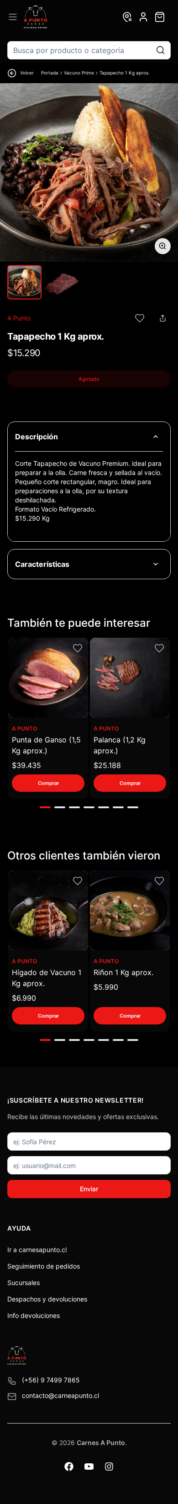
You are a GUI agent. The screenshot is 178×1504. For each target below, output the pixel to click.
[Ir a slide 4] (89, 807)
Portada (49, 72)
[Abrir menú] (12, 16)
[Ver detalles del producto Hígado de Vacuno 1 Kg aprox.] (48, 910)
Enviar (89, 1189)
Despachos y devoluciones (47, 1299)
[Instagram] (109, 1466)
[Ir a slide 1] (45, 807)
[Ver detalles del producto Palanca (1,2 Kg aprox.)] (130, 678)
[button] (139, 318)
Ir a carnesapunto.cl (37, 1249)
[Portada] (35, 16)
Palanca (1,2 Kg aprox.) (120, 745)
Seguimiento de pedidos (43, 1266)
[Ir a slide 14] (118, 1040)
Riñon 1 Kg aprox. (123, 972)
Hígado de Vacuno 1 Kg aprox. (46, 978)
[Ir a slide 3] (74, 807)
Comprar (48, 783)
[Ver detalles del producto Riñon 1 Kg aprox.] (130, 910)
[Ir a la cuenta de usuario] (143, 16)
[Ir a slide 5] (103, 807)
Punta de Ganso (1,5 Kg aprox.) (46, 745)
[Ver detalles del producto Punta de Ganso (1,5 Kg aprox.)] (48, 678)
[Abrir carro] (159, 16)
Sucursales (23, 1282)
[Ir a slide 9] (45, 1040)
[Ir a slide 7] (132, 807)
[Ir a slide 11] (74, 1040)
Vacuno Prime (79, 72)
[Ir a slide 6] (118, 807)
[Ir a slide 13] (103, 1040)
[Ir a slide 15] (132, 1040)
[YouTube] (89, 1466)
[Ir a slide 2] (59, 807)
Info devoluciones (33, 1315)
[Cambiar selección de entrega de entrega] (126, 16)
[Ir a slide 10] (59, 1040)
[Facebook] (69, 1466)
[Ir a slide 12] (89, 1040)
